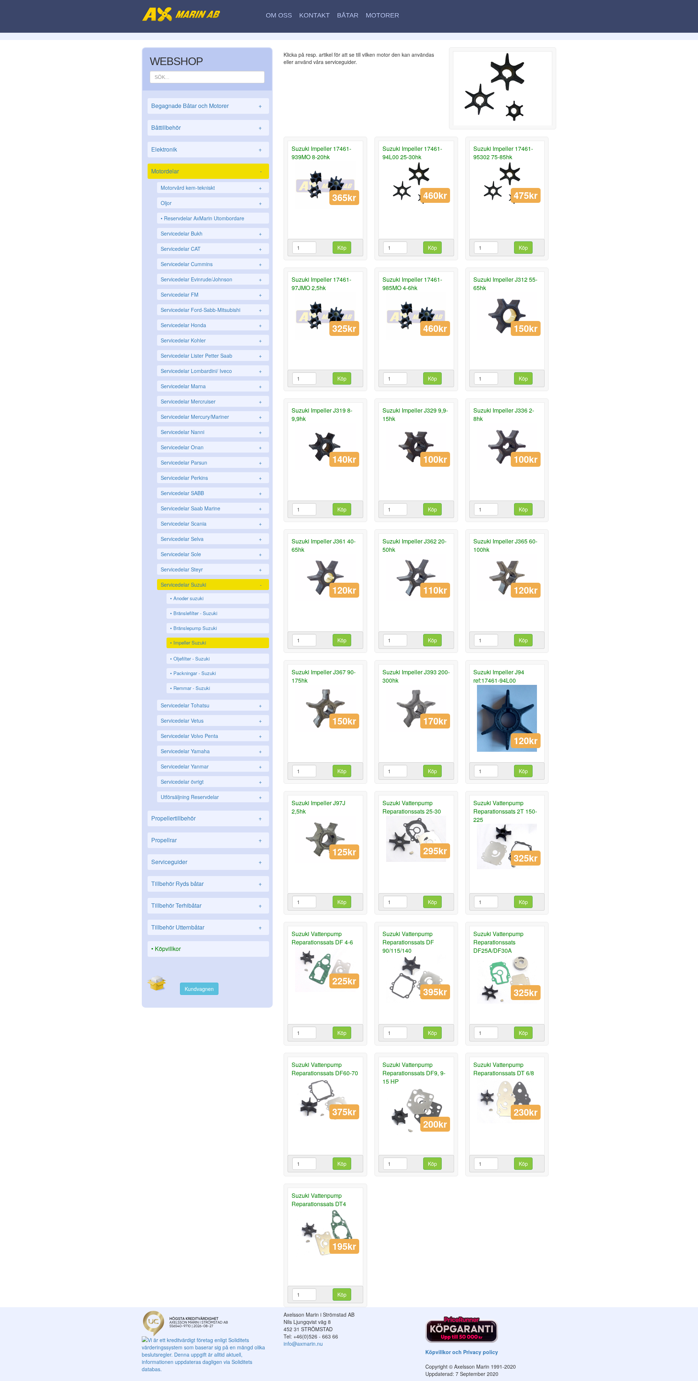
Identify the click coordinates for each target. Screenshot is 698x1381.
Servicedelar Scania (211, 523)
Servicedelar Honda (211, 325)
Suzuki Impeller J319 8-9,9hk (322, 414)
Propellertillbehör (206, 818)
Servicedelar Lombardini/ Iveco (211, 370)
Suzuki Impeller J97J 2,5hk (318, 807)
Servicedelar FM (211, 294)
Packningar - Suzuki (194, 673)
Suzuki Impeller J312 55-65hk (505, 283)
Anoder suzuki (188, 598)
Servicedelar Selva (211, 538)
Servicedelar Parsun (211, 462)
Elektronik (206, 149)
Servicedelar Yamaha (211, 751)
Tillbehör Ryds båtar (206, 883)
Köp (341, 247)
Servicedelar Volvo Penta (211, 735)
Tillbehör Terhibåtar (206, 905)
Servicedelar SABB (211, 493)
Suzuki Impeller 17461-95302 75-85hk (503, 152)
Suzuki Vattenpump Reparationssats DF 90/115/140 (408, 942)
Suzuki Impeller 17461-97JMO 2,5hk (321, 283)
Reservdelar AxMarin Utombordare (204, 218)
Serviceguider (206, 862)
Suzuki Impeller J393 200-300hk (416, 676)
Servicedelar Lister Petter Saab (211, 355)
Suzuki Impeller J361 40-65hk (324, 545)
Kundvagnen (199, 988)
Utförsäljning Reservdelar (211, 796)
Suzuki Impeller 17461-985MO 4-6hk (412, 283)
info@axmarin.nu (303, 1343)
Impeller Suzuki (189, 642)
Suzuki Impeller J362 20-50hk (414, 545)
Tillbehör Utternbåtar (206, 927)
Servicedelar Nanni (211, 431)
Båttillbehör (206, 127)
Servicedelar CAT (211, 248)
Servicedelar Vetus (211, 720)
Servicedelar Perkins (211, 477)
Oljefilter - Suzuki (191, 658)
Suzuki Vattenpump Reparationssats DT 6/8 (503, 1068)
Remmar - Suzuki (191, 688)
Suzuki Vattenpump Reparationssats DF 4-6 (322, 938)
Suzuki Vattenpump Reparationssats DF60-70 (325, 1068)
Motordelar (206, 171)
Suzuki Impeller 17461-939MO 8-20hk (321, 152)
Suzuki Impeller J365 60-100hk (505, 545)
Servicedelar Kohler (211, 340)
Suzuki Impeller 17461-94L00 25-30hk (412, 152)
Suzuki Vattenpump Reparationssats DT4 (319, 1199)
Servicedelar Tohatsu (211, 705)
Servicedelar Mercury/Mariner (211, 416)
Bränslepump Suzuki (195, 628)
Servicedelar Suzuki (211, 584)
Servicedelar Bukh (211, 233)
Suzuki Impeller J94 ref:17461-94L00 (498, 676)
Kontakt (314, 15)
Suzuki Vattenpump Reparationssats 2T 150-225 (505, 811)
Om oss (279, 15)
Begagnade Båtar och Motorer (206, 105)
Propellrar (206, 840)
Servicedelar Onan (211, 447)
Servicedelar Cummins (211, 264)
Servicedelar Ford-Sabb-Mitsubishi (211, 309)
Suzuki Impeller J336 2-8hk (503, 414)
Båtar (347, 15)
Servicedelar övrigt (211, 781)
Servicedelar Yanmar (211, 766)
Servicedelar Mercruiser (211, 401)
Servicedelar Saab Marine (211, 508)
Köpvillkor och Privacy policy (461, 1352)
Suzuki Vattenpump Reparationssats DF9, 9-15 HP (413, 1072)
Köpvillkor (168, 948)
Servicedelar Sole (211, 554)
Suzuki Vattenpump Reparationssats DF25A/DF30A (498, 942)
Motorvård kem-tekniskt (211, 187)
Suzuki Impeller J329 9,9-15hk (415, 414)
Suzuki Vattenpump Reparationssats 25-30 (411, 807)
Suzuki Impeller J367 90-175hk (324, 676)
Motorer (382, 15)
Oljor (211, 202)
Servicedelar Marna (211, 386)
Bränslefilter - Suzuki (195, 613)
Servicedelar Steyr (211, 569)
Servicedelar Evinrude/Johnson (211, 279)
